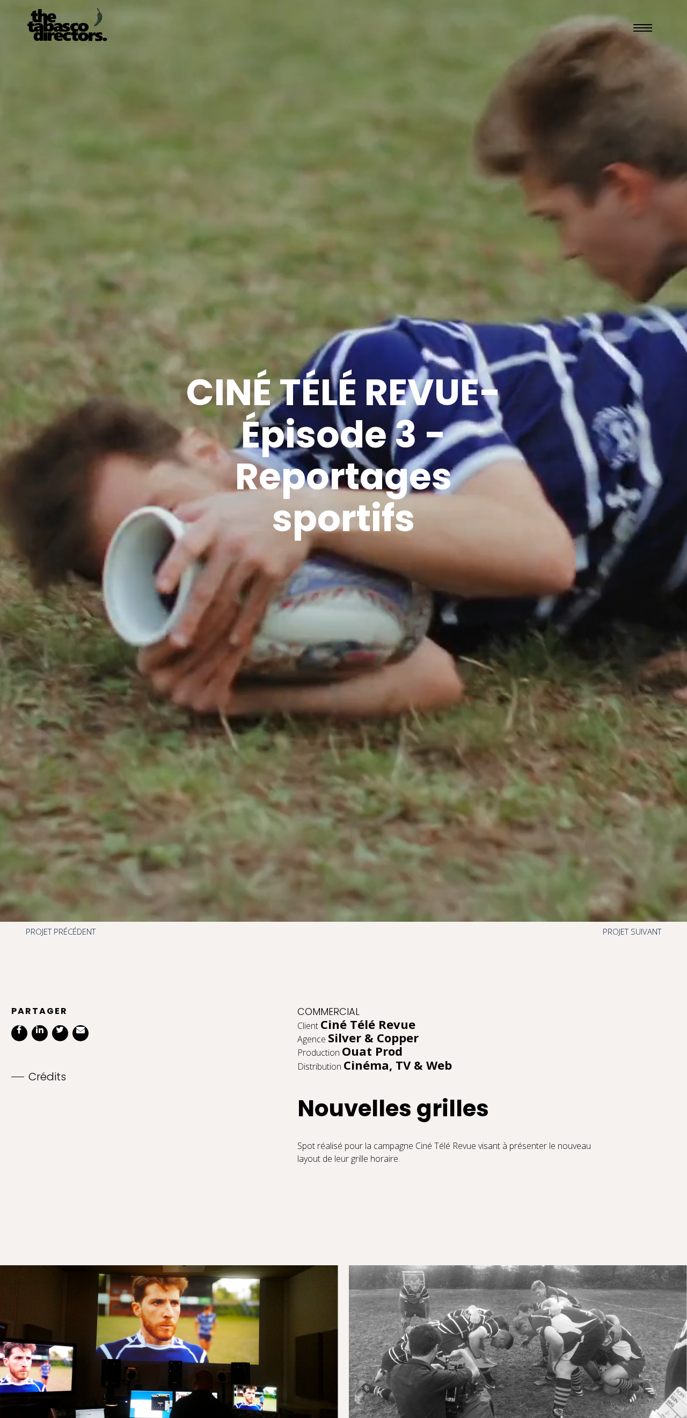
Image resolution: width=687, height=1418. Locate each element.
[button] (641, 27)
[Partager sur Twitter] (60, 1033)
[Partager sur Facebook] (19, 1033)
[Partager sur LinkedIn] (40, 1033)
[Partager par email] (80, 1033)
